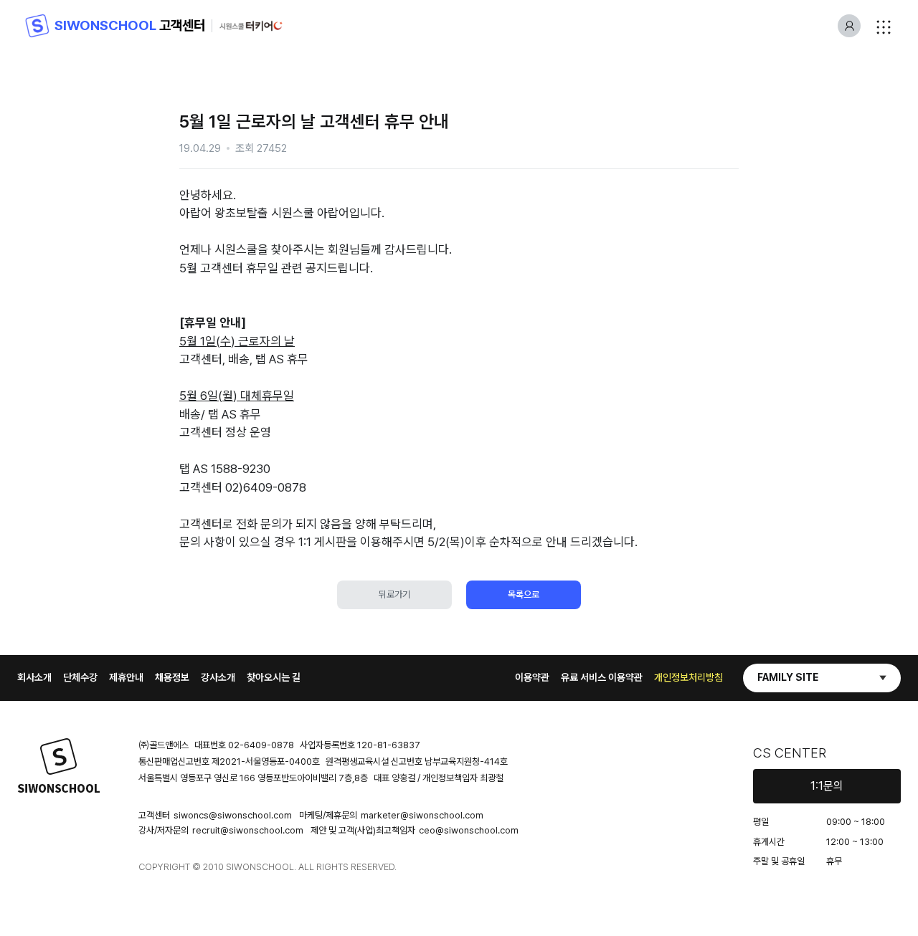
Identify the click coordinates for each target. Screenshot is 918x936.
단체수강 (80, 677)
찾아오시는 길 (274, 677)
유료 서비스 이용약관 (602, 677)
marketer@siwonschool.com (422, 815)
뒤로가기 (394, 594)
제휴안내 (126, 677)
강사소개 (218, 677)
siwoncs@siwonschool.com (233, 815)
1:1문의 (826, 786)
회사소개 (34, 677)
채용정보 (172, 677)
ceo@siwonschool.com (469, 830)
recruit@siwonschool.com (247, 830)
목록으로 (523, 594)
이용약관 (532, 677)
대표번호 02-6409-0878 (244, 745)
